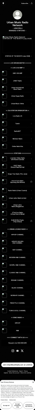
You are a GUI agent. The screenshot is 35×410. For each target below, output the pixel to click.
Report (21, 371)
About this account (14, 373)
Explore (6, 373)
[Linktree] (3, 3)
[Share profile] (32, 3)
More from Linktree (26, 373)
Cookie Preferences (12, 371)
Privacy (26, 371)
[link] (12, 350)
